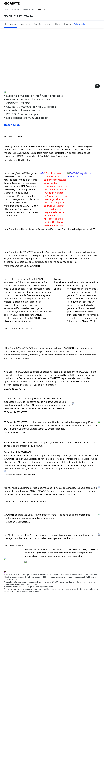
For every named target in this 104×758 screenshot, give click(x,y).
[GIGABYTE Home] (12, 3)
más (42, 173)
